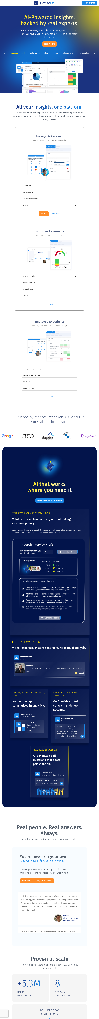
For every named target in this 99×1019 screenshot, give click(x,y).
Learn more (55, 214)
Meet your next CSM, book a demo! (37, 881)
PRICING (43, 214)
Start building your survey (49, 500)
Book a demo (49, 44)
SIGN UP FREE (90, 3)
